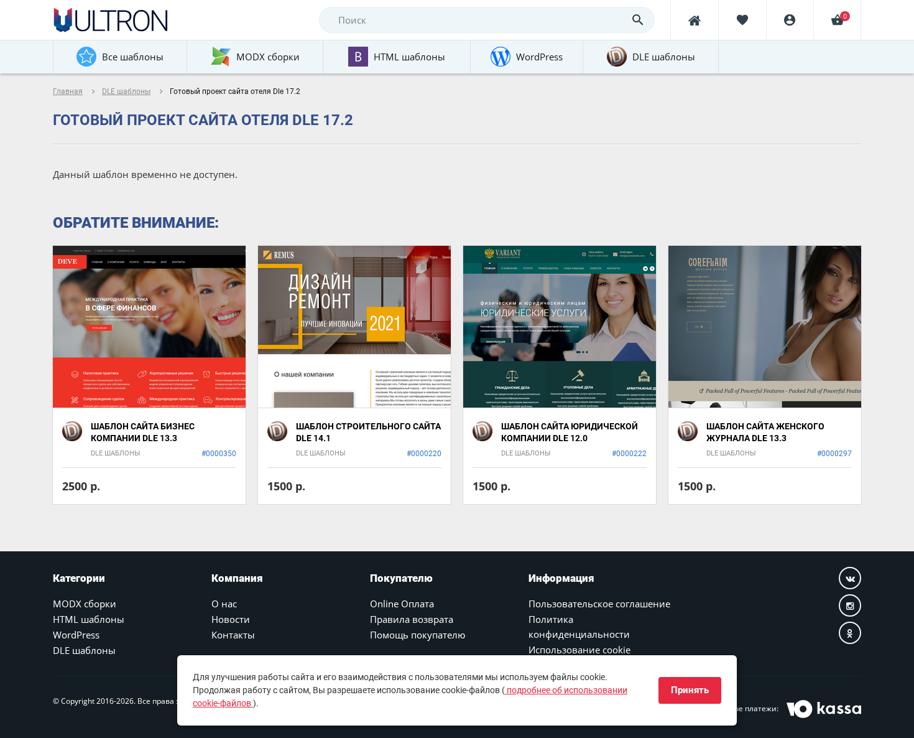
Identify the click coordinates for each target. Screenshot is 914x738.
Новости (230, 619)
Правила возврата (411, 619)
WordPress (76, 634)
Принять (690, 690)
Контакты (233, 634)
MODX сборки (84, 603)
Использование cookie (579, 649)
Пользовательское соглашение (599, 603)
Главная (68, 91)
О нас (224, 603)
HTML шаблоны (88, 619)
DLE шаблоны (126, 91)
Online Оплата (402, 603)
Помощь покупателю (417, 634)
